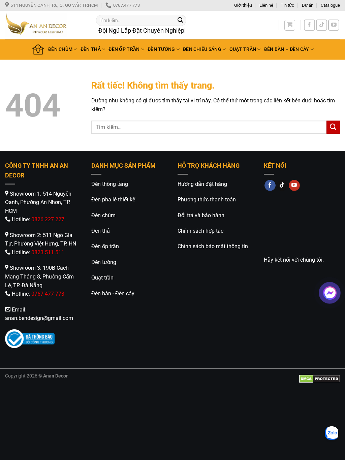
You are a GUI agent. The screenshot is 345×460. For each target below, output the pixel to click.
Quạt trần (102, 277)
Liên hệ (266, 5)
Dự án (307, 5)
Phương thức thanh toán (207, 199)
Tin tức (287, 5)
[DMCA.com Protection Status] (319, 379)
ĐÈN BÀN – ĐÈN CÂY (286, 49)
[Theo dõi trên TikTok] (321, 25)
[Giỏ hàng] (289, 25)
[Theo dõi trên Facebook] (309, 25)
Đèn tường (103, 262)
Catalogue (330, 5)
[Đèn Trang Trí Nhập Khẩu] (45, 25)
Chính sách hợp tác (200, 231)
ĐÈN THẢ (91, 49)
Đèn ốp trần (105, 246)
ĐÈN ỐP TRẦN (123, 49)
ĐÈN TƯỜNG (161, 49)
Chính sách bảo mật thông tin (213, 246)
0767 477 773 (47, 294)
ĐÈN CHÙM (60, 49)
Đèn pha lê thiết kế (113, 199)
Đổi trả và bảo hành (201, 215)
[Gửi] (180, 20)
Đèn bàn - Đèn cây (112, 293)
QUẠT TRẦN (242, 49)
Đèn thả (100, 231)
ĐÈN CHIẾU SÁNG (202, 49)
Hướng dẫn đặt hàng (202, 184)
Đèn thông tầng (109, 184)
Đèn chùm (103, 215)
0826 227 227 (47, 219)
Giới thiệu (243, 5)
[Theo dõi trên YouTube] (333, 25)
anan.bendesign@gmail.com (39, 318)
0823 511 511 (47, 252)
